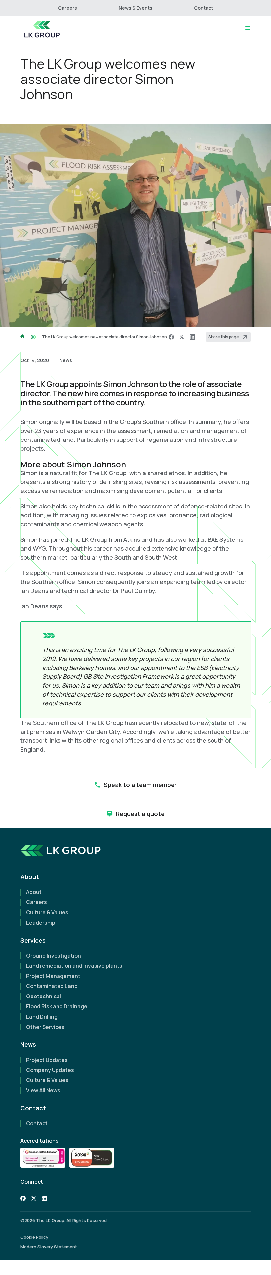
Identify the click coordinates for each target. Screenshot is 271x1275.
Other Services (45, 1026)
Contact (203, 8)
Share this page (223, 337)
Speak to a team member (140, 785)
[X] (181, 337)
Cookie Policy (34, 1237)
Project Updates (47, 1059)
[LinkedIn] (192, 337)
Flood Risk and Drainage (56, 1006)
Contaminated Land (52, 986)
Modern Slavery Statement (48, 1247)
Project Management (53, 976)
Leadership (40, 922)
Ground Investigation (53, 955)
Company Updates (50, 1070)
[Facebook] (171, 337)
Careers (67, 8)
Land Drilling (42, 1016)
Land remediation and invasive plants (74, 965)
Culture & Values (47, 912)
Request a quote (140, 814)
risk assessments (191, 482)
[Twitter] (33, 1199)
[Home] (41, 29)
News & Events (135, 8)
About (34, 892)
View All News (43, 1090)
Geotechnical (43, 996)
